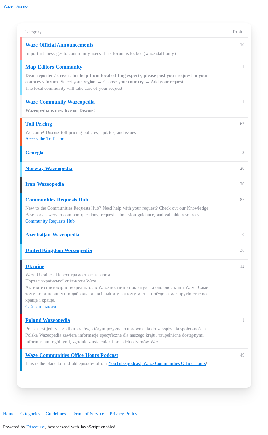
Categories (30, 413)
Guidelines (56, 413)
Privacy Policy (123, 413)
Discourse (35, 427)
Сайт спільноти (40, 306)
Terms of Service (88, 413)
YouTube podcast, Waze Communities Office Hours (157, 363)
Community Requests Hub (50, 221)
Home (8, 413)
